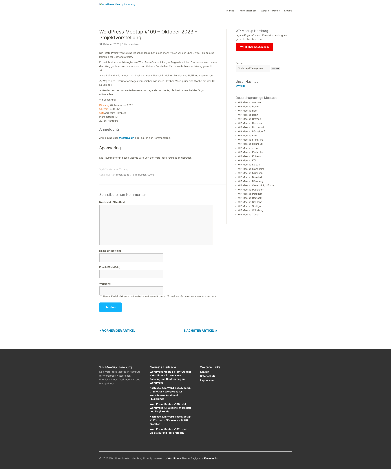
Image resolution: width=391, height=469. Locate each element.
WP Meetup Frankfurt (250, 139)
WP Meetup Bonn (248, 114)
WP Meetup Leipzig (249, 164)
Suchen (240, 63)
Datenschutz (207, 375)
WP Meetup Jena (248, 148)
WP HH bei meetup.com (254, 46)
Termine (230, 11)
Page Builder (139, 174)
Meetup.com (126, 137)
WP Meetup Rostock (250, 197)
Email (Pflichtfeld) (110, 267)
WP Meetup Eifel (247, 135)
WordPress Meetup (270, 11)
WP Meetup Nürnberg (250, 181)
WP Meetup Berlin (248, 106)
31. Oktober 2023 (109, 44)
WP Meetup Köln (247, 160)
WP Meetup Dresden (250, 123)
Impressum (207, 380)
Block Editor (123, 174)
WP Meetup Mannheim (251, 168)
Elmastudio (210, 458)
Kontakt (288, 11)
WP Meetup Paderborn (251, 189)
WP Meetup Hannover (250, 143)
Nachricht (112, 202)
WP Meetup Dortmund (251, 127)
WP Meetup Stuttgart (250, 206)
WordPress (174, 458)
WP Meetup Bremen (249, 118)
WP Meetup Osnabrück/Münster (256, 185)
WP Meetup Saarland (250, 201)
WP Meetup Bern (247, 110)
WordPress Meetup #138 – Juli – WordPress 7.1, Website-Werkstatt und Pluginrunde (170, 408)
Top (288, 459)
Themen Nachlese (247, 11)
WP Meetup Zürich (248, 214)
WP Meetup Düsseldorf (251, 131)
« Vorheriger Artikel (117, 330)
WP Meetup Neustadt (250, 177)
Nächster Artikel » (200, 330)
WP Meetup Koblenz (249, 156)
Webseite (105, 283)
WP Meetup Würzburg (250, 210)
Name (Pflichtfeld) (110, 250)
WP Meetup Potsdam (250, 193)
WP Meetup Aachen (249, 102)
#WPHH (240, 86)
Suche (150, 174)
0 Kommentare (130, 44)
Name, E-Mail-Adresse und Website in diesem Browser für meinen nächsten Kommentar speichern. (159, 296)
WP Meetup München (250, 172)
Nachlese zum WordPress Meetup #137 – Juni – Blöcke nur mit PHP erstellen (170, 420)
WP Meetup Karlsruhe (250, 152)
